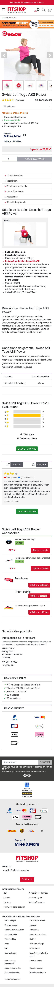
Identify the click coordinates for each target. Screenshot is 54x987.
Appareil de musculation (14, 930)
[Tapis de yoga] (9, 578)
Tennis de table (11, 934)
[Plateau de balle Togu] (9, 542)
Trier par (16, 464)
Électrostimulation (12, 973)
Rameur (32, 925)
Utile (8, 501)
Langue (40, 464)
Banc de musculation (38, 934)
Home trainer (34, 948)
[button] (7, 85)
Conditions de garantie (17, 186)
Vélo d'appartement (37, 920)
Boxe (7, 944)
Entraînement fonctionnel (10, 962)
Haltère (32, 939)
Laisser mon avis (27, 449)
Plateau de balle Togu (25, 539)
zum (16, 870)
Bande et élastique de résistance (30, 605)
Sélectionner (9, 106)
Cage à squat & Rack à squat (38, 954)
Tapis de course (11, 925)
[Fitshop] (16, 10)
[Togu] (12, 33)
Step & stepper (10, 953)
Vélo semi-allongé (36, 944)
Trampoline (34, 930)
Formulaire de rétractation (14, 907)
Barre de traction (36, 968)
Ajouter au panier (34, 159)
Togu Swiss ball (10, 17)
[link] (14, 717)
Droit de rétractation (37, 902)
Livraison (7, 902)
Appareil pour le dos (13, 968)
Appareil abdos (35, 961)
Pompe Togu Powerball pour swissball (32, 558)
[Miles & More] (27, 842)
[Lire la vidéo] (25, 234)
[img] (24, 135)
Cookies (7, 898)
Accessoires (12, 197)
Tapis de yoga (21, 578)
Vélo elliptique (10, 920)
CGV (5, 893)
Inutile (16, 501)
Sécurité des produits (16, 202)
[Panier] (50, 10)
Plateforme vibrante (37, 973)
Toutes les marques (12, 979)
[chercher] (43, 10)
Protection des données (38, 893)
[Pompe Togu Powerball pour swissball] (9, 560)
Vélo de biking (10, 939)
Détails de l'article (15, 175)
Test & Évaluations (15, 191)
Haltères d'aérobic (23, 592)
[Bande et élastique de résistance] (9, 605)
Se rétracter (27, 879)
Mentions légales (35, 898)
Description (12, 181)
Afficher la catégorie (39, 585)
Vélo (6, 948)
